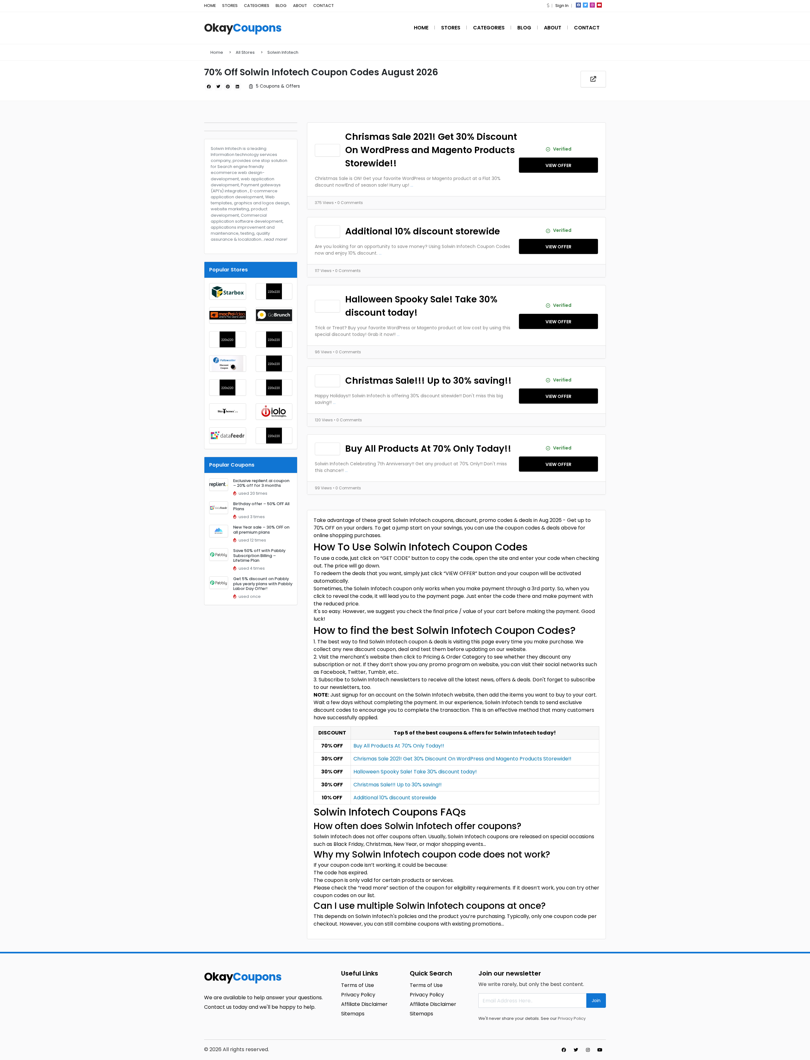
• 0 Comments (349, 202)
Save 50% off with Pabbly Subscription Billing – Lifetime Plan (259, 555)
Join (596, 1000)
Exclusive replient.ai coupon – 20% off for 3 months (261, 483)
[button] (548, 5)
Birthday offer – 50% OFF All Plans (261, 506)
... (411, 185)
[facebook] (578, 5)
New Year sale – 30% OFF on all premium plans (261, 529)
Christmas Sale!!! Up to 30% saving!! (428, 381)
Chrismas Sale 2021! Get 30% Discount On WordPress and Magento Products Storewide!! (431, 150)
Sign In (562, 5)
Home (216, 52)
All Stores (245, 52)
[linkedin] (237, 86)
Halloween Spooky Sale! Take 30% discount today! (421, 306)
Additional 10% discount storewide (422, 231)
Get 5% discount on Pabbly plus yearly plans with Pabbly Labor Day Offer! (262, 583)
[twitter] (585, 5)
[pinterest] (228, 86)
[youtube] (599, 5)
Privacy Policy (572, 1018)
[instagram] (592, 5)
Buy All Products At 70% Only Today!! (428, 449)
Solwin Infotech (282, 52)
